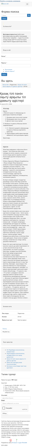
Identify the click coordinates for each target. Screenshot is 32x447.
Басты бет (6, 84)
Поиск (4, 18)
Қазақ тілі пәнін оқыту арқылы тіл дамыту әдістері (15, 85)
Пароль (4, 63)
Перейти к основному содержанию (10, 1)
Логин (3, 56)
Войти (4, 74)
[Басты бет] (5, 4)
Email (3, 400)
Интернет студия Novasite (19, 442)
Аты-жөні (4, 395)
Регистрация (8, 69)
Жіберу (4, 413)
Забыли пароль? (10, 71)
